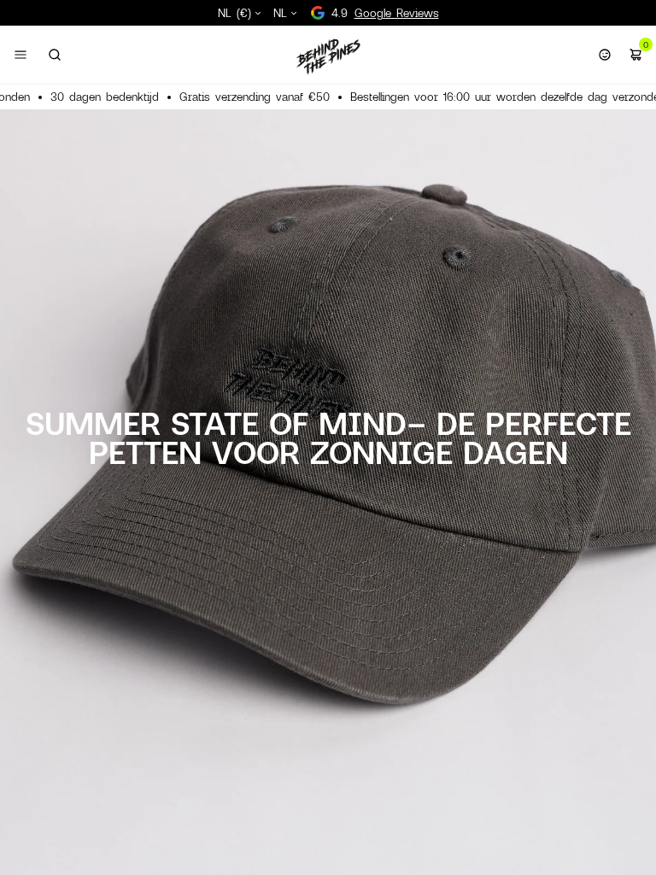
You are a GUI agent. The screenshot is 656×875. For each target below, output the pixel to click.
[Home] (328, 56)
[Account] (604, 54)
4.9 (385, 13)
